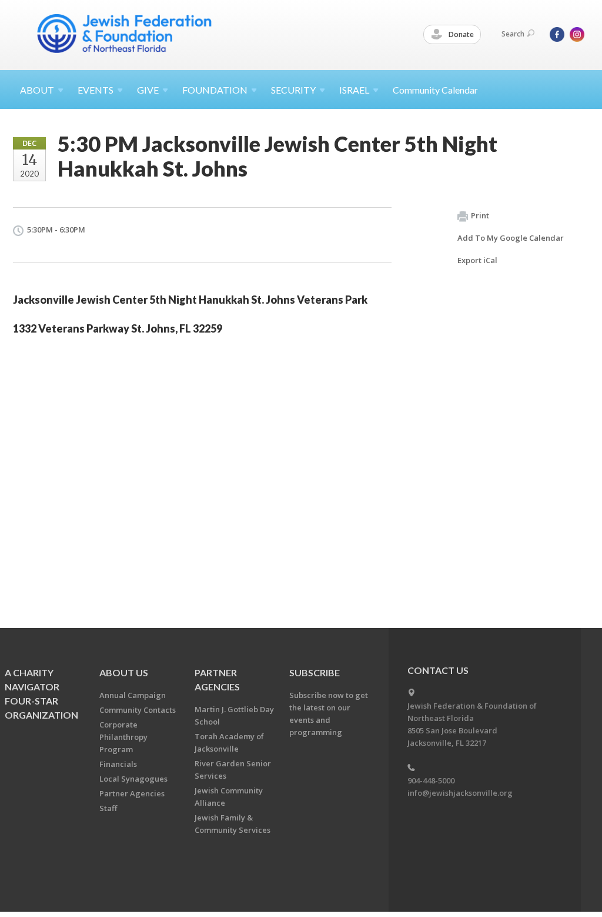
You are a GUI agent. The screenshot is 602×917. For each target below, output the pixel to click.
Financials (118, 764)
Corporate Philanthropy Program (123, 737)
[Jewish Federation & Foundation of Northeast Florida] (124, 33)
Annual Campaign (132, 695)
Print (480, 215)
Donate (460, 34)
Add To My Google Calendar (510, 237)
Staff (108, 808)
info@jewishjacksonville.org (460, 793)
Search (512, 34)
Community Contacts (137, 710)
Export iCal (477, 260)
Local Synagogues (133, 778)
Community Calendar (435, 89)
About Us (123, 672)
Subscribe (314, 672)
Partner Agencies (132, 793)
